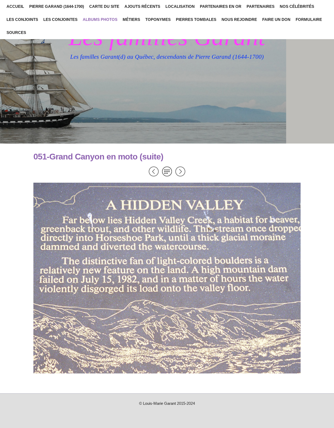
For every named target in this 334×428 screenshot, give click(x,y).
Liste (167, 171)
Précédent (154, 171)
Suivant (180, 171)
